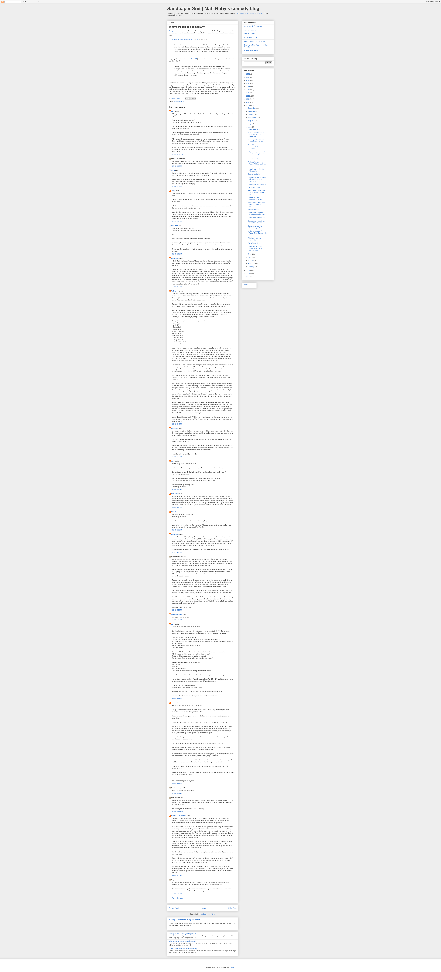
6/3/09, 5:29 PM (177, 620)
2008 (248, 270)
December (252, 108)
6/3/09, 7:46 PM (177, 784)
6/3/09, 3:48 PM (177, 489)
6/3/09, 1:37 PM (177, 166)
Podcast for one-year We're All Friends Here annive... (257, 164)
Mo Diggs (174, 428)
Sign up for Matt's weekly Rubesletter (249, 13)
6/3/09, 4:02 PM (177, 552)
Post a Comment (177, 898)
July (250, 124)
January (251, 266)
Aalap (173, 191)
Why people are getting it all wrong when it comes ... (257, 179)
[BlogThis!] (188, 98)
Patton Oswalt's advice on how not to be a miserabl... (257, 135)
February (251, 263)
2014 (248, 90)
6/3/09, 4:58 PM (177, 610)
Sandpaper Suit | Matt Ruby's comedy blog (213, 8)
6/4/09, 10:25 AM (177, 811)
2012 (248, 96)
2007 (248, 274)
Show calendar (253, 209)
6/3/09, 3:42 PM (177, 424)
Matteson (174, 258)
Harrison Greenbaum (178, 816)
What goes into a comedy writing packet (182, 934)
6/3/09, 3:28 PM (177, 287)
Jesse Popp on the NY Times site (256, 170)
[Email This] (186, 98)
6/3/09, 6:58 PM (177, 698)
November (252, 111)
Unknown (174, 291)
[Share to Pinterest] (195, 98)
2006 (248, 277)
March (250, 260)
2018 (248, 77)
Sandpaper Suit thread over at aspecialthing (256, 141)
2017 (248, 80)
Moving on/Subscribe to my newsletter (184, 920)
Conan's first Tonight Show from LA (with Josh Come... (255, 248)
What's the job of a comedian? (254, 239)
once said (188, 59)
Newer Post (174, 908)
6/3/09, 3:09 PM (177, 254)
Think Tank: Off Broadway (257, 218)
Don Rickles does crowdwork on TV (255, 198)
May (250, 254)
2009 (248, 105)
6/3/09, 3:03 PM (177, 221)
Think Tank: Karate (254, 243)
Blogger (231, 967)
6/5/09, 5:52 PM (177, 894)
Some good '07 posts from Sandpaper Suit (256, 214)
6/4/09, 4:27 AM (177, 793)
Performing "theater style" (257, 184)
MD (198, 39)
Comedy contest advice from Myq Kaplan (256, 222)
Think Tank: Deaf (254, 130)
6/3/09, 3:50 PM (177, 508)
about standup (179, 101)
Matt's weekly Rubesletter (253, 26)
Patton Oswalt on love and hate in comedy (183, 948)
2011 (248, 99)
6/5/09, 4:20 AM (177, 875)
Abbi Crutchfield (177, 614)
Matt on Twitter (249, 34)
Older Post (232, 908)
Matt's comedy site (250, 37)
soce (173, 170)
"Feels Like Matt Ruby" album (254, 41)
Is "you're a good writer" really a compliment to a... (256, 154)
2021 (248, 74)
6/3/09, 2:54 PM (177, 186)
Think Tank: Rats (254, 187)
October (251, 114)
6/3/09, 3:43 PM (177, 457)
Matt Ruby (174, 225)
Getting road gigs (254, 174)
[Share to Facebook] (193, 98)
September (252, 117)
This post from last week (177, 31)
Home (203, 908)
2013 (248, 93)
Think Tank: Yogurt (254, 159)
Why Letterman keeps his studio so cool (182, 941)
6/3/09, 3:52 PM (177, 530)
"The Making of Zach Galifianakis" (182, 39)
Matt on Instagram (250, 30)
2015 (248, 86)
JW (196, 59)
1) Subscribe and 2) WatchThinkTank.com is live (257, 233)
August (251, 121)
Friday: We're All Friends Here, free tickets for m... (257, 192)
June (250, 127)
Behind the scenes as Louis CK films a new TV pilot (256, 147)
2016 (248, 83)
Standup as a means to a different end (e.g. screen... (257, 204)
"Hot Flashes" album (251, 51)
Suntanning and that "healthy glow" (255, 227)
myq (172, 111)
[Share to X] (190, 98)
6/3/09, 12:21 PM (177, 154)
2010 (248, 102)
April (250, 257)
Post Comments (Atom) (207, 914)
